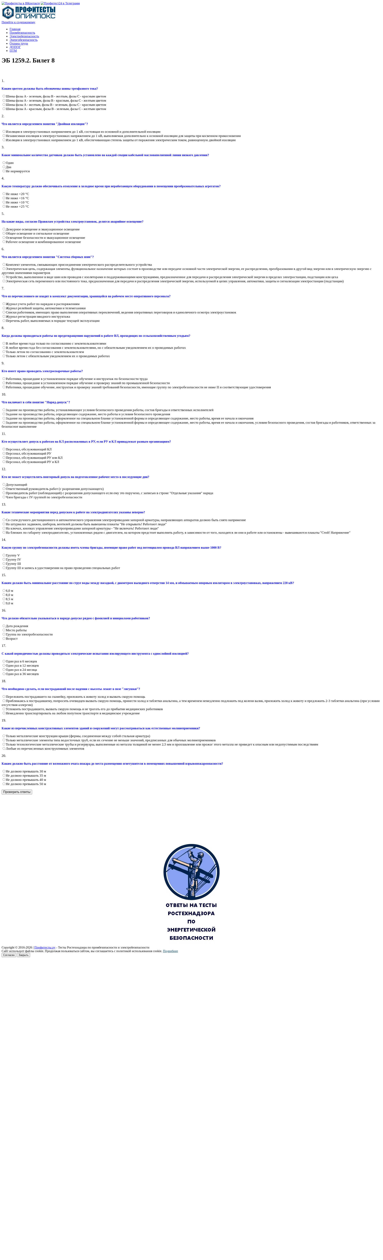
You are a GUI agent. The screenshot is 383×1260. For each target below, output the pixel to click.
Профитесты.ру (44, 947)
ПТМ (13, 50)
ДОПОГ (15, 47)
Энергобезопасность (24, 40)
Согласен (9, 955)
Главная (15, 29)
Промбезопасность (22, 32)
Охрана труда (19, 43)
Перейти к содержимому (18, 22)
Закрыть (24, 955)
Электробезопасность (24, 36)
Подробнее (170, 951)
